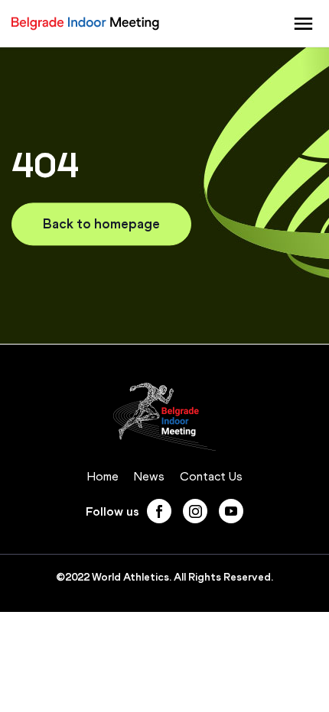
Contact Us (211, 476)
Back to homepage (101, 223)
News (149, 476)
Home (103, 476)
